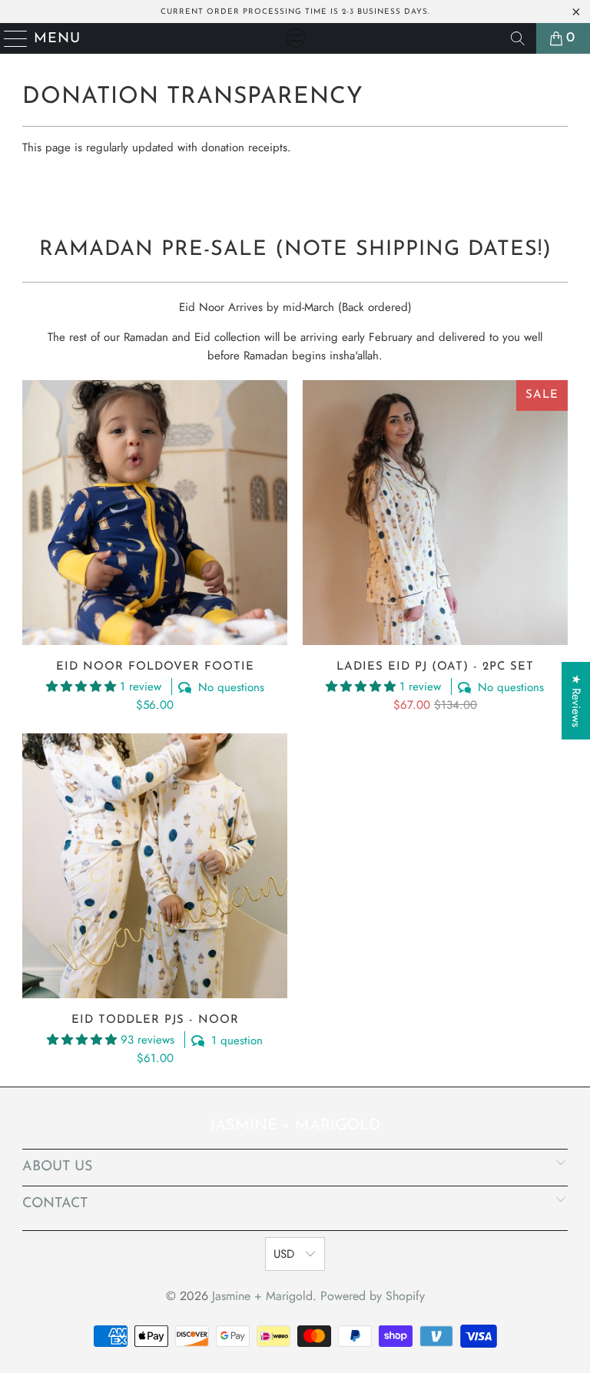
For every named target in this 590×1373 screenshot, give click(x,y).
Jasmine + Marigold (262, 1296)
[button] (81, 686)
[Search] (517, 38)
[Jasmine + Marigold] (295, 38)
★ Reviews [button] (576, 700)
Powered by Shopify (372, 1296)
